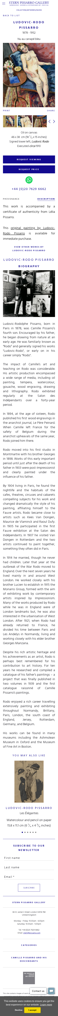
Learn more (46, 1004)
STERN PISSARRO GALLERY (29, 902)
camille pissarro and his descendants (29, 959)
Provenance (11, 199)
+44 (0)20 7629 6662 (29, 189)
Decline (18, 1010)
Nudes (39, 10)
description (46, 199)
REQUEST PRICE (29, 169)
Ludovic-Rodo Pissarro (29, 808)
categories (29, 945)
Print (6, 110)
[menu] (3, 3)
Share (51, 110)
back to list (11, 15)
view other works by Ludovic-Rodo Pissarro (29, 248)
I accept (32, 1010)
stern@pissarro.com (31, 933)
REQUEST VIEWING (29, 159)
